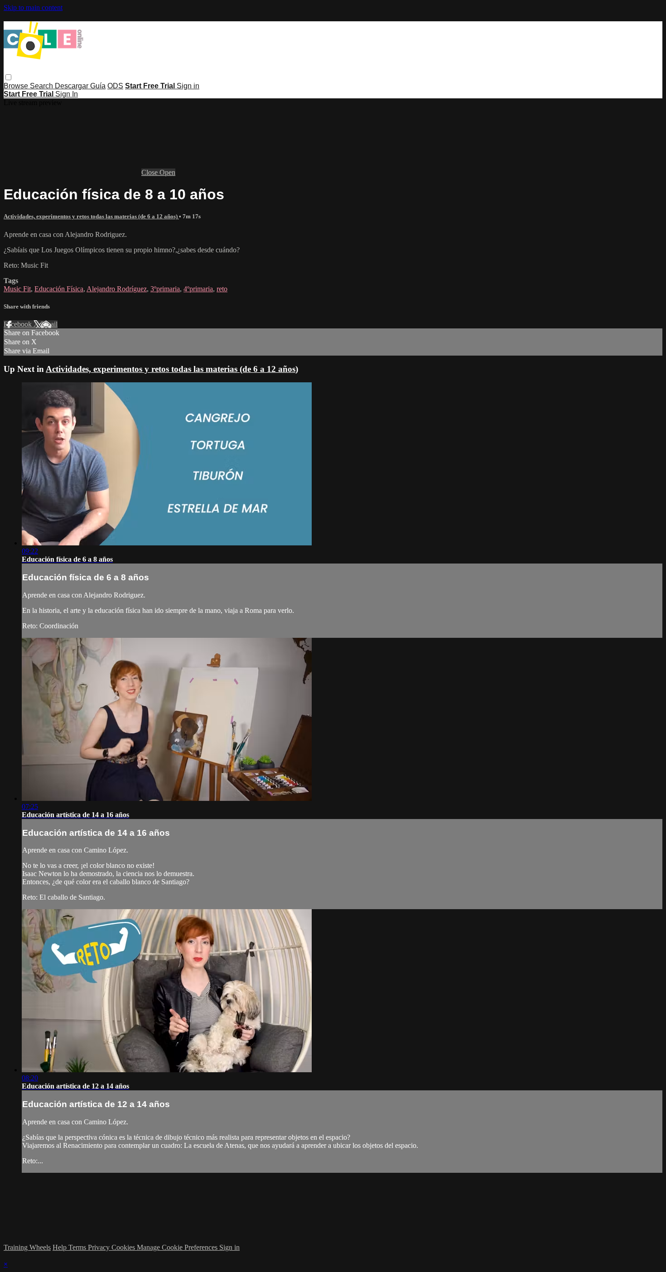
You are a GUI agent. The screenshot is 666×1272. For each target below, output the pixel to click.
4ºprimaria (198, 289)
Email (49, 324)
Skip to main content (33, 7)
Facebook (19, 324)
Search (42, 86)
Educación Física (58, 289)
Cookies (124, 1247)
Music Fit (17, 289)
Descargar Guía (80, 86)
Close (150, 172)
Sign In (66, 94)
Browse (17, 86)
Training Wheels (27, 1247)
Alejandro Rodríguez (117, 289)
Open (167, 172)
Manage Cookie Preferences (178, 1247)
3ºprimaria (165, 289)
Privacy (99, 1247)
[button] (8, 77)
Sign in (188, 86)
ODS (115, 86)
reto (222, 289)
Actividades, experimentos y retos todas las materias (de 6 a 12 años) (91, 216)
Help (60, 1247)
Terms (78, 1247)
